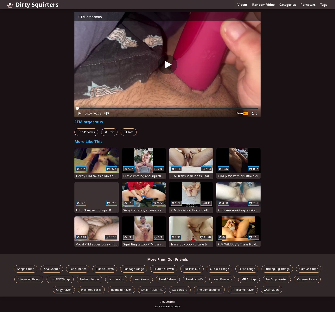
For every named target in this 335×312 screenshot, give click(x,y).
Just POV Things (60, 279)
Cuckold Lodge (219, 269)
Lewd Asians (141, 279)
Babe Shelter (77, 269)
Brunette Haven (164, 269)
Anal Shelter (52, 269)
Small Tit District (152, 289)
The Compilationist (209, 289)
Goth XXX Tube (308, 269)
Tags (323, 5)
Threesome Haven (243, 289)
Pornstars (308, 5)
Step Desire (179, 289)
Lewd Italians (167, 279)
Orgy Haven (64, 289)
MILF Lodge (249, 279)
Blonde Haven (105, 269)
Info (130, 132)
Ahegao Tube (25, 269)
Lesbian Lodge (89, 279)
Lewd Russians (222, 279)
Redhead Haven (121, 289)
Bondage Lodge (133, 269)
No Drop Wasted (277, 279)
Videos (242, 5)
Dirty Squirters (37, 5)
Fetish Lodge (247, 269)
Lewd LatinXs (194, 279)
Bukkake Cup (192, 269)
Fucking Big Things (277, 269)
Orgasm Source (307, 279)
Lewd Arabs (116, 279)
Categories (287, 5)
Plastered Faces (91, 289)
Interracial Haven (29, 279)
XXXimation (271, 289)
